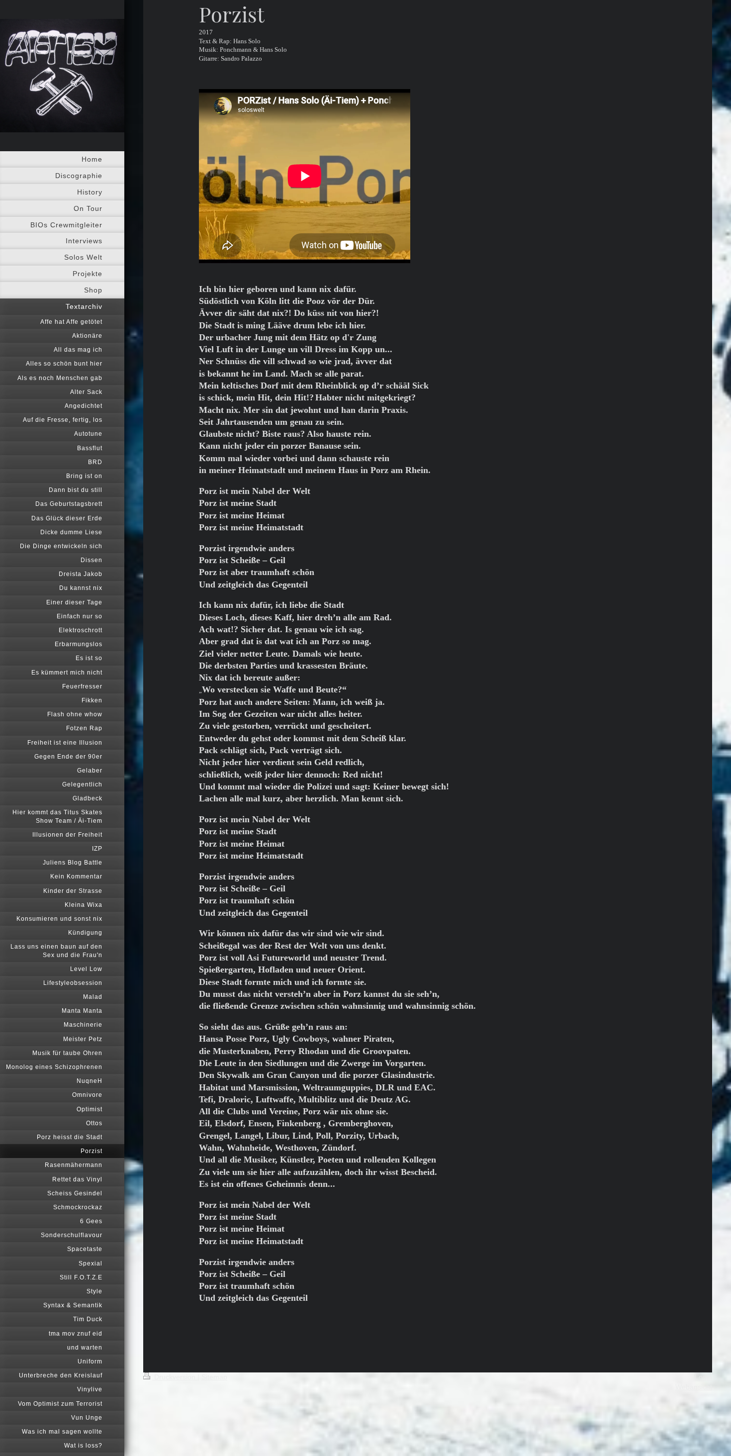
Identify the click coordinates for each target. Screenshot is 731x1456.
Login (703, 1377)
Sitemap (214, 1377)
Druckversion (174, 1377)
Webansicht (693, 1387)
